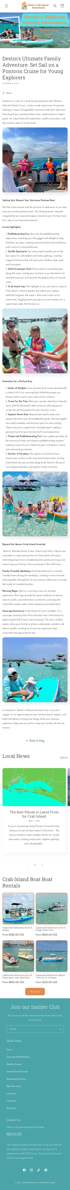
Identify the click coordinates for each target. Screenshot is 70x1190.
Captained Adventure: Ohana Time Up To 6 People (50, 976)
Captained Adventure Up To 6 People (17, 929)
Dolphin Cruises (14, 1064)
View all (64, 757)
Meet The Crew (14, 1086)
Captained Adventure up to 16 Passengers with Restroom (17, 976)
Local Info (11, 1093)
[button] (6, 5)
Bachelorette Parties (16, 1078)
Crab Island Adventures (30, 1182)
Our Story (11, 1108)
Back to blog (37, 740)
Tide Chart (11, 1100)
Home (9, 1049)
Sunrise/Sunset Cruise (17, 1071)
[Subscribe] (59, 1029)
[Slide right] (42, 865)
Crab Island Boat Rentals (18, 1056)
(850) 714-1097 (14, 1133)
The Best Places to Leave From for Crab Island (34, 814)
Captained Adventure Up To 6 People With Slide (50, 929)
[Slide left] (27, 865)
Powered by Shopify (47, 1182)
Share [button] (9, 92)
